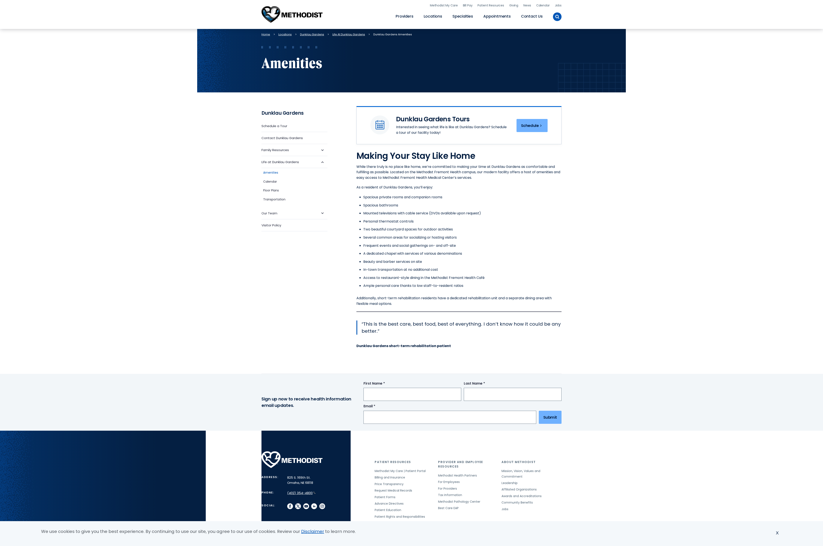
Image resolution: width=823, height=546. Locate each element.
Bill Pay (468, 5)
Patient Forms (385, 497)
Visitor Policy (271, 225)
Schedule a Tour (274, 126)
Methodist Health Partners (457, 475)
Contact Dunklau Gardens (282, 138)
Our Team (269, 213)
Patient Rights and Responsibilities (400, 516)
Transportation (274, 199)
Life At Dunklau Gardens (348, 34)
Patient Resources (491, 5)
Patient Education (388, 510)
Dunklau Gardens (312, 34)
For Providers (447, 488)
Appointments (497, 16)
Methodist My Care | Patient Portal (400, 471)
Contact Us (532, 16)
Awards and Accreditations (522, 496)
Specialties (462, 16)
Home (265, 34)
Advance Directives (389, 503)
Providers (404, 16)
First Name (382, 383)
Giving (513, 5)
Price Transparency (389, 484)
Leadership (510, 483)
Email (377, 406)
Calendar (543, 5)
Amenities (270, 172)
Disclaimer (312, 531)
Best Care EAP (448, 508)
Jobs (558, 5)
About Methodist (519, 462)
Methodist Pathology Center (459, 501)
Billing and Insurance (390, 477)
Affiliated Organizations (519, 489)
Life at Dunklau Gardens (280, 162)
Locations (433, 16)
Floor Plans (271, 190)
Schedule (530, 125)
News (527, 5)
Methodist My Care (444, 5)
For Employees (449, 482)
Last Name (482, 383)
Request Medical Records (393, 490)
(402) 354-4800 (300, 493)
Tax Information (450, 495)
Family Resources (275, 150)
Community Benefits (517, 502)
